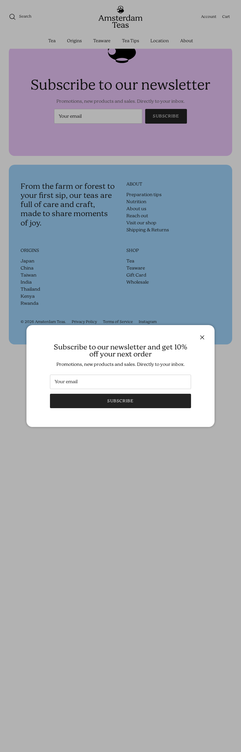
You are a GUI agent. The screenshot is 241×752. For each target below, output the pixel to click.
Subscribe (120, 401)
